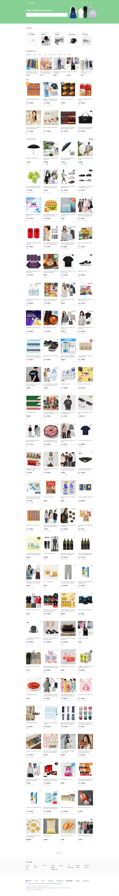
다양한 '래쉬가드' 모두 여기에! (38, 10)
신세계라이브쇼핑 (54, 869)
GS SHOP (29, 54)
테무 (68, 865)
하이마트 (61, 865)
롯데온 (54, 54)
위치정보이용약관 (59, 880)
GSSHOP (53, 865)
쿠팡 (64, 54)
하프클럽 (69, 54)
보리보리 (77, 867)
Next (93, 39)
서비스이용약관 (50, 880)
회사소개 (36, 880)
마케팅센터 (78, 880)
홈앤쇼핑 (52, 867)
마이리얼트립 (87, 865)
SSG (45, 54)
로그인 (82, 3)
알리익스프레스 (71, 867)
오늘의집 (39, 54)
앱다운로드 (30, 880)
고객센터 (42, 880)
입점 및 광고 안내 (86, 880)
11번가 (34, 54)
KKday (86, 867)
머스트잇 (44, 865)
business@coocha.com (66, 888)
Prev (26, 39)
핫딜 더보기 (59, 853)
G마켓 (49, 54)
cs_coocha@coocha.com (52, 888)
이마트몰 (59, 54)
